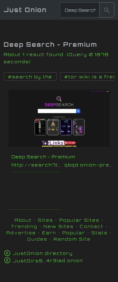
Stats (99, 232)
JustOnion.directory (43, 253)
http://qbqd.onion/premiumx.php (62, 164)
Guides (37, 239)
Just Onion (25, 10)
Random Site (72, 239)
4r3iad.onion (48, 260)
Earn (49, 232)
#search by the (30, 76)
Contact (91, 226)
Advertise (21, 232)
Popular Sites (79, 220)
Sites (45, 220)
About (23, 220)
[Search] (106, 9)
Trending (24, 226)
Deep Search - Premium (43, 156)
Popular (73, 232)
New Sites (59, 226)
